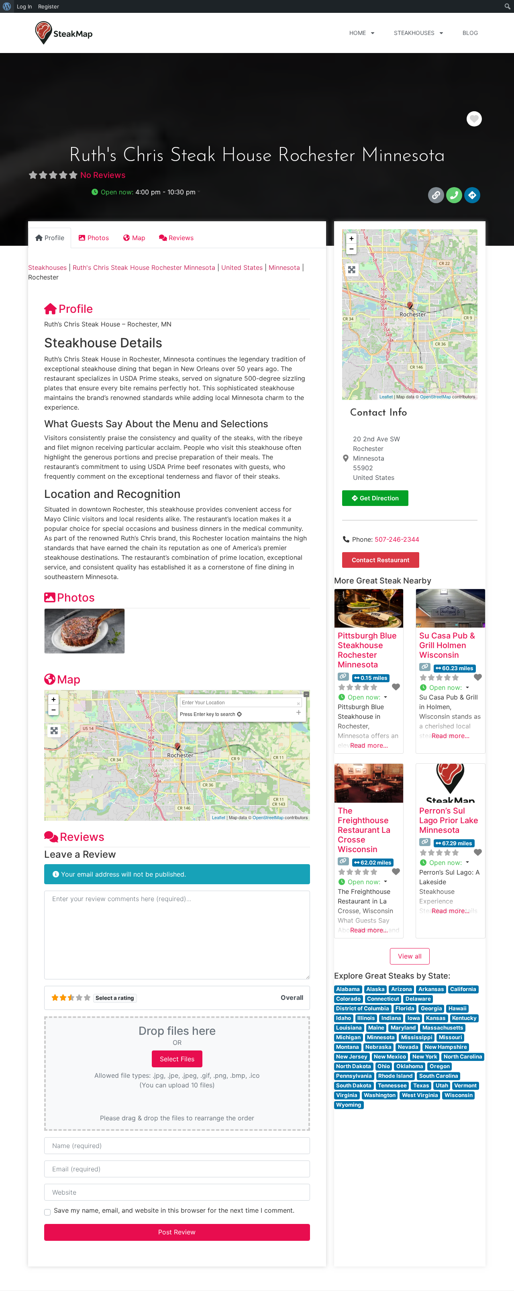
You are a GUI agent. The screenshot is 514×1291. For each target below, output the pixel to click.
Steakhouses (414, 32)
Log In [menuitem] (24, 6)
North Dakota (353, 1066)
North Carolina (463, 1056)
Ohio (383, 1066)
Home (357, 32)
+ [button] (53, 699)
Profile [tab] (54, 238)
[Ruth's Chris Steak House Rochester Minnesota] (410, 306)
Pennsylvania (354, 1076)
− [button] (53, 710)
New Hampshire (446, 1047)
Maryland (403, 1027)
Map (68, 679)
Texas (421, 1085)
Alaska (375, 989)
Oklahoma (409, 1066)
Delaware (418, 998)
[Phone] (454, 195)
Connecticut (383, 998)
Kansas (436, 1018)
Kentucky (464, 1018)
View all (410, 956)
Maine (376, 1027)
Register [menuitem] (48, 6)
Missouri (450, 1037)
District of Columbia (362, 1008)
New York (424, 1056)
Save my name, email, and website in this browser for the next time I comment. (174, 1210)
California (463, 989)
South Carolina (438, 1076)
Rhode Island (395, 1076)
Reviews (82, 837)
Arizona (401, 989)
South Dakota (353, 1085)
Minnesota (284, 267)
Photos (76, 597)
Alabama (348, 989)
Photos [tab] (98, 238)
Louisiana (349, 1027)
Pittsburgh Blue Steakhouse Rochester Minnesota (367, 650)
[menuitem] (7, 6)
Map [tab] (138, 238)
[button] (145, 192)
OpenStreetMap (268, 817)
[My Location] (239, 713)
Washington (380, 1095)
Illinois (366, 1018)
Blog (470, 32)
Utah (442, 1085)
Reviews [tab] (181, 238)
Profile (76, 309)
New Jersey (351, 1056)
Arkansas (431, 989)
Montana (347, 1047)
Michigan (348, 1037)
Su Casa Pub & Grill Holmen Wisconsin (447, 645)
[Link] (436, 195)
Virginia (346, 1095)
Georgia (431, 1008)
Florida (405, 1008)
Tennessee (392, 1085)
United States (242, 267)
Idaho (343, 1018)
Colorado (348, 998)
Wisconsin (459, 1095)
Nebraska (378, 1047)
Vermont (465, 1085)
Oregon (440, 1066)
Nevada (408, 1047)
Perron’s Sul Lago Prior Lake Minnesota (448, 820)
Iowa (414, 1018)
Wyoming (348, 1104)
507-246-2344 (397, 539)
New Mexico (390, 1056)
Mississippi (416, 1037)
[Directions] (472, 195)
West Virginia (420, 1095)
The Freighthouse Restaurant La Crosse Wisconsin (364, 830)
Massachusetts (442, 1027)
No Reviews (103, 175)
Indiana (391, 1018)
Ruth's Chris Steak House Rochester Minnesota (144, 267)
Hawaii (458, 1008)
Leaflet (218, 817)
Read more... (369, 745)
